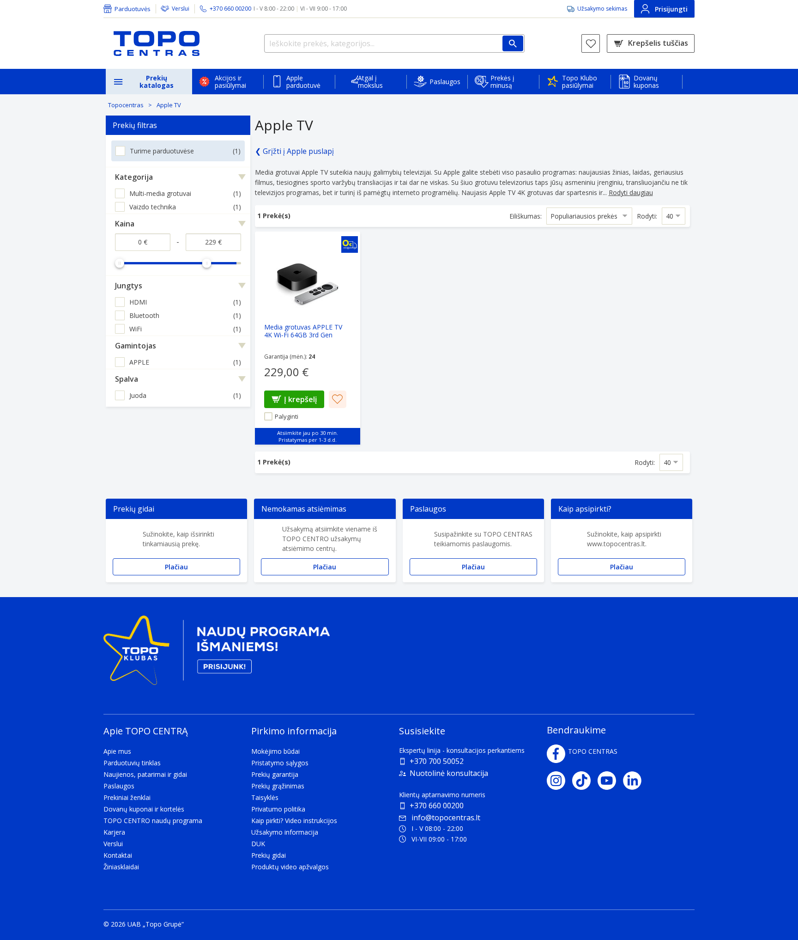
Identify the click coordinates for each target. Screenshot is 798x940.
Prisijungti (671, 9)
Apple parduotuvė (303, 81)
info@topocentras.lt (445, 817)
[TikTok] (585, 780)
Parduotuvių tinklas (132, 762)
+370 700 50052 (437, 761)
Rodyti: (647, 216)
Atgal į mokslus (370, 81)
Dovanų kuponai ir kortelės (143, 809)
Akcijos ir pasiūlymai (230, 81)
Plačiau (176, 566)
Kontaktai (117, 855)
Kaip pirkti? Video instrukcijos (294, 820)
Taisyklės (264, 797)
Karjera (114, 832)
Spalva (126, 379)
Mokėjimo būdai (275, 751)
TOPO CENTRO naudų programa (152, 820)
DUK (258, 843)
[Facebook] (556, 754)
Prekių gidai (268, 855)
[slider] (119, 263)
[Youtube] (610, 780)
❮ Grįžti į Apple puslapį (294, 151)
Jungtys (128, 286)
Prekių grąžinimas (277, 785)
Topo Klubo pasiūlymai (579, 81)
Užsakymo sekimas (602, 8)
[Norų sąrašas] (590, 43)
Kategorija (134, 177)
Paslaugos (444, 81)
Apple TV (169, 105)
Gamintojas (135, 346)
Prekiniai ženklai (127, 797)
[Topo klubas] (216, 654)
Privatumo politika (278, 809)
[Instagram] (559, 780)
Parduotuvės (133, 9)
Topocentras (126, 105)
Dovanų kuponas (646, 81)
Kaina (124, 224)
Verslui (180, 8)
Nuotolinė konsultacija (449, 773)
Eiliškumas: (525, 216)
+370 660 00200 (437, 805)
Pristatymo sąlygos (279, 762)
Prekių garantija (274, 774)
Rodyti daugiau (631, 192)
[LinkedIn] (635, 780)
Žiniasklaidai (121, 866)
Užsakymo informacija (284, 832)
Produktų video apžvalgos (290, 866)
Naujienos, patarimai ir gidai (145, 774)
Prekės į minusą (502, 81)
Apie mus (117, 751)
